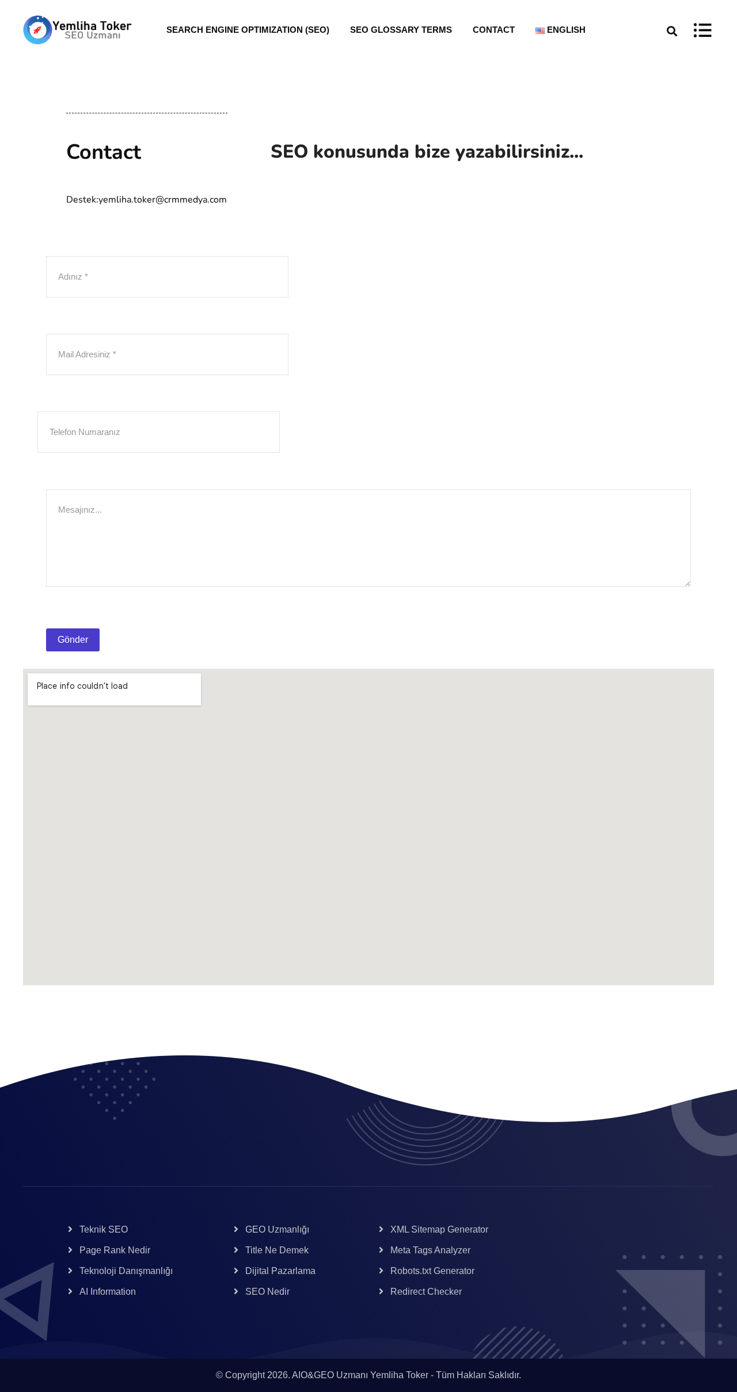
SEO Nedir (267, 1291)
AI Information (107, 1291)
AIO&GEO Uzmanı (330, 1375)
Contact (494, 30)
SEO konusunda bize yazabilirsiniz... (427, 151)
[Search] (672, 30)
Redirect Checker (426, 1291)
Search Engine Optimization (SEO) (247, 30)
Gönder (73, 639)
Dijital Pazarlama (280, 1271)
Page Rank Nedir (114, 1250)
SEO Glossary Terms (401, 30)
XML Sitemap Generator (439, 1229)
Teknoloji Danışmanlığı (126, 1271)
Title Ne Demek (277, 1250)
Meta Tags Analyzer (430, 1250)
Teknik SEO (103, 1229)
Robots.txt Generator (432, 1271)
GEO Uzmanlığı (277, 1229)
